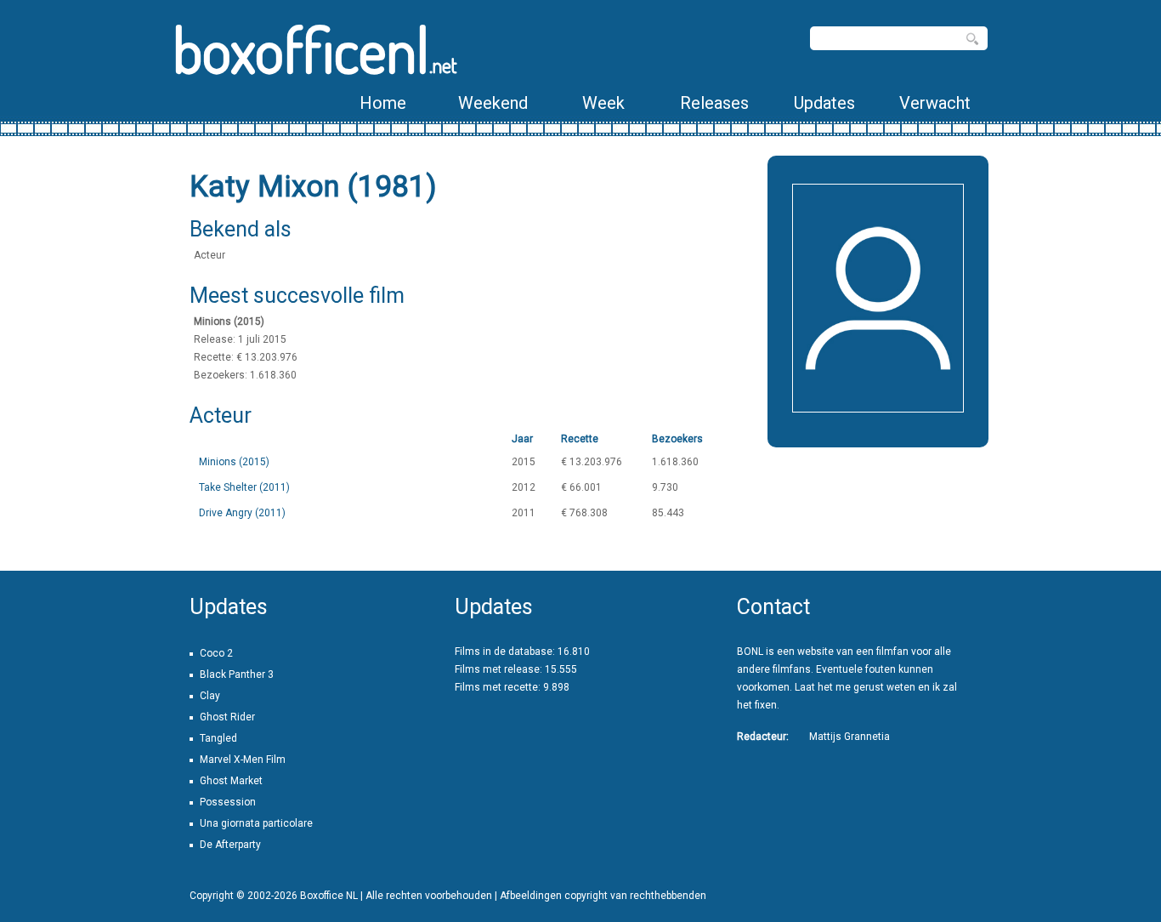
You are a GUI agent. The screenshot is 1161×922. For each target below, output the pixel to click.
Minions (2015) (234, 462)
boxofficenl (315, 49)
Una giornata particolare (256, 823)
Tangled (218, 738)
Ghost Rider (227, 717)
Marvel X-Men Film (243, 759)
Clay (210, 696)
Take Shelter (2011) (244, 487)
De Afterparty (230, 845)
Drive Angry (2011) (242, 513)
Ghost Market (231, 781)
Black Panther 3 (237, 674)
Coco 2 (216, 653)
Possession (228, 802)
